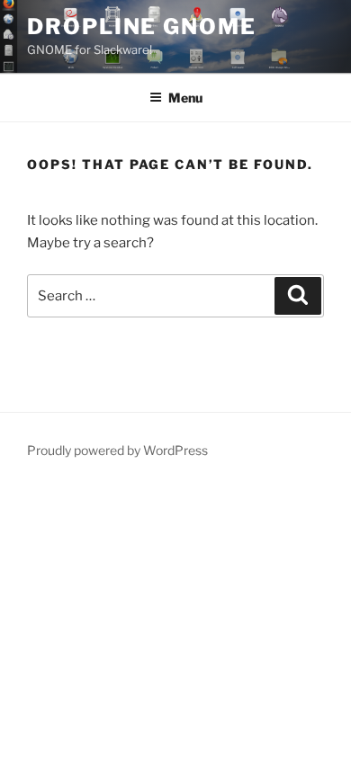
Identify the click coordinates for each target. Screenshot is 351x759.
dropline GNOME (141, 26)
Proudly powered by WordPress (117, 450)
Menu (185, 97)
